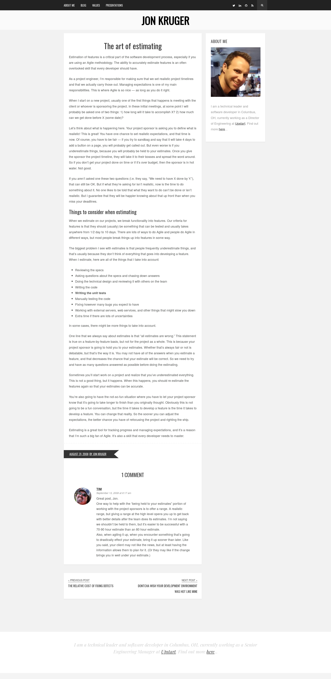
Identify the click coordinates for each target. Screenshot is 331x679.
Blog (83, 5)
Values (96, 5)
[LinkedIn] (240, 5)
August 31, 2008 (78, 454)
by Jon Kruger (97, 454)
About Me (69, 5)
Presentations (114, 5)
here (222, 129)
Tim (99, 489)
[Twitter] (234, 5)
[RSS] (252, 5)
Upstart (240, 123)
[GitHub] (246, 5)
